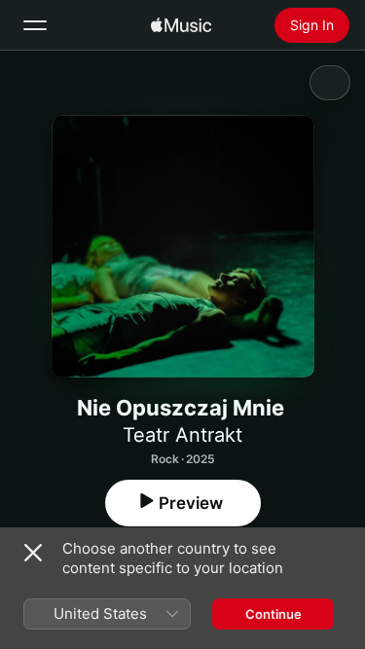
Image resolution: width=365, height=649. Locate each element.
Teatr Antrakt (182, 435)
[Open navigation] (35, 25)
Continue (273, 614)
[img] (181, 25)
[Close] (33, 552)
